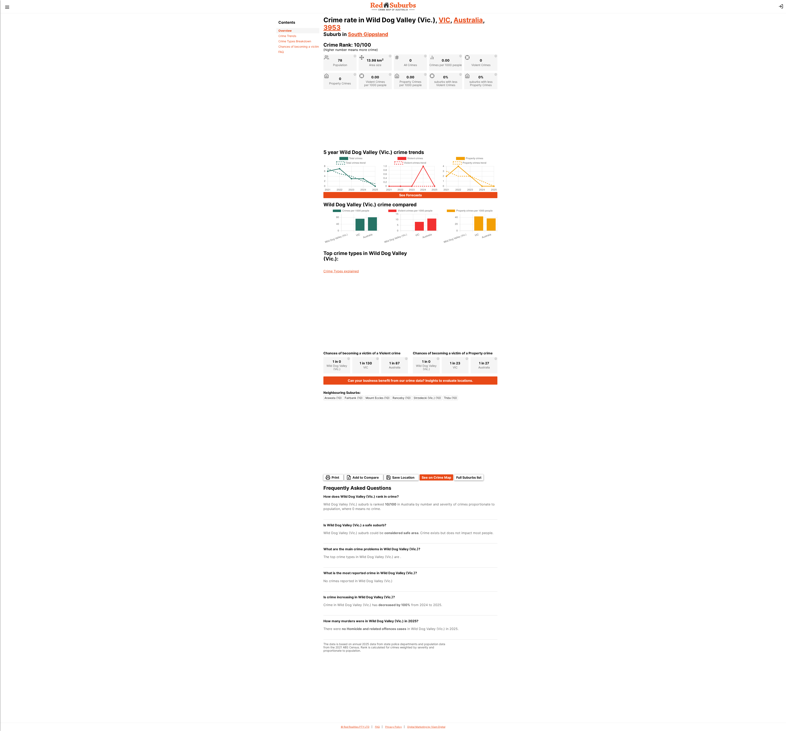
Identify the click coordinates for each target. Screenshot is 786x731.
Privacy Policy (393, 726)
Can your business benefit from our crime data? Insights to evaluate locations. (410, 380)
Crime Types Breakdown (294, 41)
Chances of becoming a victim (298, 46)
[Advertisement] (410, 120)
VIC (444, 20)
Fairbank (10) (354, 398)
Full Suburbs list (468, 477)
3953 (332, 27)
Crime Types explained (341, 271)
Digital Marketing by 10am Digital (426, 726)
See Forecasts (410, 195)
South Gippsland (368, 34)
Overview (285, 30)
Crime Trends (287, 36)
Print (335, 477)
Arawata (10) (333, 398)
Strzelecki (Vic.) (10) (427, 398)
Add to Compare (365, 477)
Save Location (403, 477)
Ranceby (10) (402, 398)
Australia (468, 20)
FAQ (281, 52)
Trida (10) (450, 398)
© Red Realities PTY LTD (355, 726)
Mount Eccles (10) (378, 398)
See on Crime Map (436, 477)
